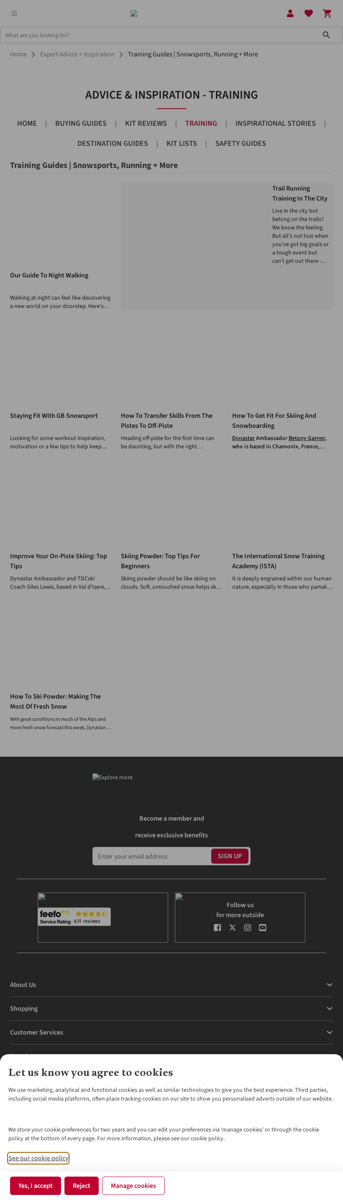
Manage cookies (133, 1185)
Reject (81, 1185)
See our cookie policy (38, 1158)
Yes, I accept (35, 1185)
